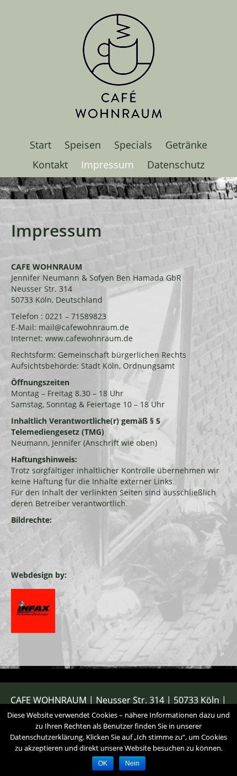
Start (40, 144)
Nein (132, 763)
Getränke (186, 144)
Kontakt (50, 164)
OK (102, 763)
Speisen (82, 144)
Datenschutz (175, 164)
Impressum (107, 164)
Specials (133, 144)
